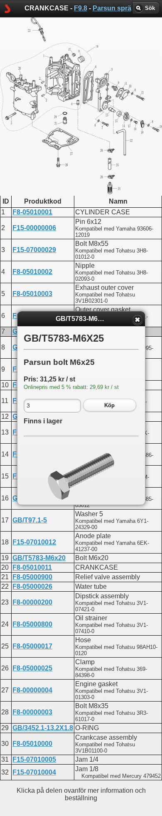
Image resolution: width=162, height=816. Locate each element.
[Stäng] (137, 319)
